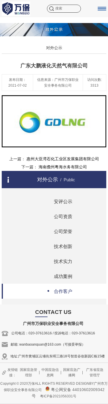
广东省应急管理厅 (94, 372)
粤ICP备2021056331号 (58, 396)
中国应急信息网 (50, 372)
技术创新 (59, 245)
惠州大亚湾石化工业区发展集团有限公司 (62, 159)
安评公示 (59, 201)
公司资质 (59, 216)
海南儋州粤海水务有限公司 (63, 167)
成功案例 (59, 275)
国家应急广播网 (71, 372)
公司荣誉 (59, 231)
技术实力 (59, 260)
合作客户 (59, 290)
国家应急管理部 (28, 372)
